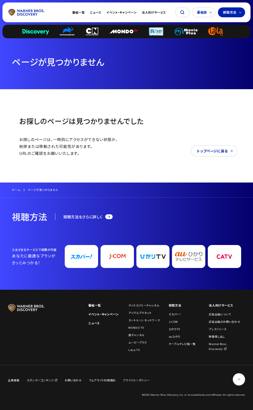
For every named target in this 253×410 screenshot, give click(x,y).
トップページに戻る (212, 150)
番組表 (202, 12)
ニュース (95, 12)
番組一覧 (78, 12)
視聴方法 (229, 12)
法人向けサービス (154, 12)
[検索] (182, 12)
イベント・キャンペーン (121, 12)
